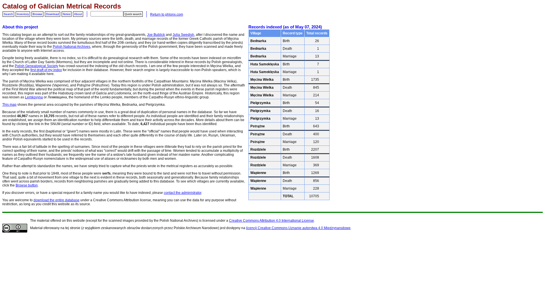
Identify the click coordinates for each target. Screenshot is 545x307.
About (78, 14)
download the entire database (56, 200)
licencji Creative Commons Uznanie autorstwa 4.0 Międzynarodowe (298, 228)
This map (9, 105)
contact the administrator (182, 193)
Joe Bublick (156, 35)
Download (52, 14)
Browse (37, 14)
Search (8, 14)
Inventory (23, 14)
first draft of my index (46, 70)
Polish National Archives (71, 47)
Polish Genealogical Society (36, 66)
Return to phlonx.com (166, 14)
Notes (66, 14)
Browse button (27, 185)
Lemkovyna (34, 97)
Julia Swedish (183, 35)
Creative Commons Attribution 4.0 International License (271, 221)
